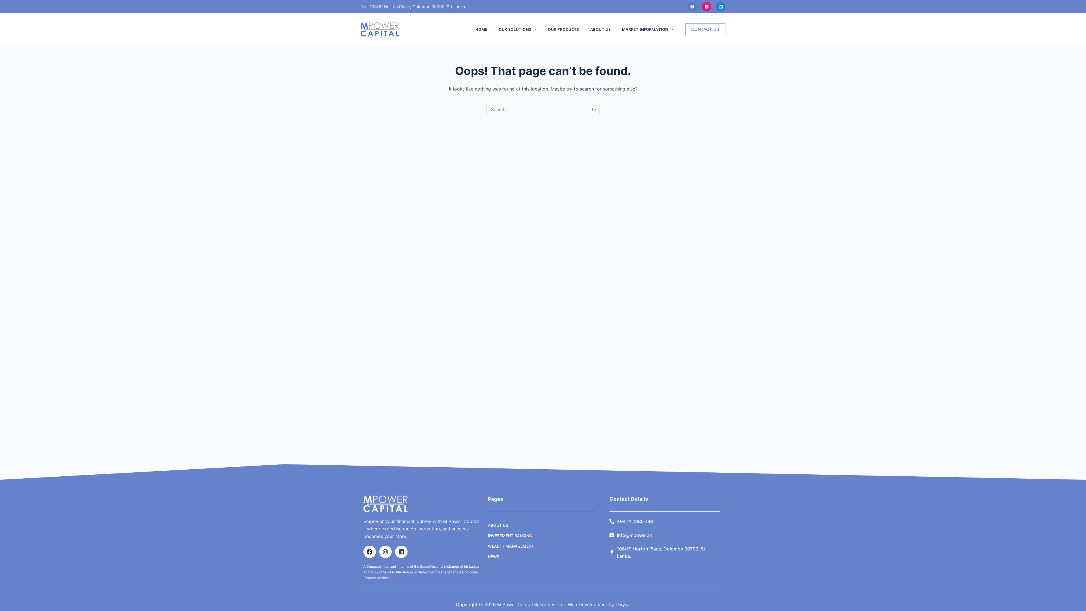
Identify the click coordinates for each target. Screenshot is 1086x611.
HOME (481, 29)
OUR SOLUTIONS (515, 29)
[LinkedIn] (721, 6)
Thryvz (622, 604)
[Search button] (594, 109)
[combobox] (538, 109)
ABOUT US (600, 29)
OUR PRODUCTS (563, 29)
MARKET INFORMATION (645, 29)
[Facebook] (692, 6)
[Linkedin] (401, 552)
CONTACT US (705, 29)
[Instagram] (706, 6)
